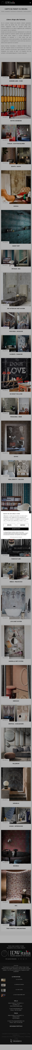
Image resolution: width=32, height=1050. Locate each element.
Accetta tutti (16, 528)
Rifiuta (9, 525)
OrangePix (20, 537)
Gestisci (22, 525)
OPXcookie (12, 537)
